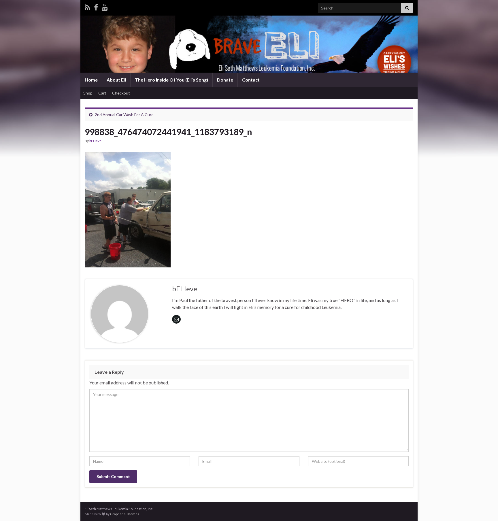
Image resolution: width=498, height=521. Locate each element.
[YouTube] (105, 6)
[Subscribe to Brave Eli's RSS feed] (87, 6)
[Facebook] (96, 6)
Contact (251, 79)
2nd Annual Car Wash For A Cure (124, 114)
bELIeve (95, 141)
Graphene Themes (124, 514)
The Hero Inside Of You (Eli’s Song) (171, 79)
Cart (102, 92)
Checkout (121, 92)
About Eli (116, 79)
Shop (88, 92)
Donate (225, 79)
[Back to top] (485, 508)
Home (91, 79)
